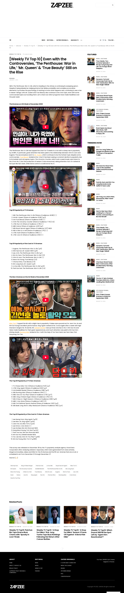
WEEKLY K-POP (38, 568)
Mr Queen (13, 469)
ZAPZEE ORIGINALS (68, 559)
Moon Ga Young (15, 472)
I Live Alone (73, 475)
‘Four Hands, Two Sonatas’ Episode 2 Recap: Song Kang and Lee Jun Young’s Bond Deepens (104, 64)
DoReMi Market (39, 469)
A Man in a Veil (27, 472)
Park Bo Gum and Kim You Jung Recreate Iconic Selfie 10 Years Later (105, 184)
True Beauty (38, 472)
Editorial (18, 46)
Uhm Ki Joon (48, 472)
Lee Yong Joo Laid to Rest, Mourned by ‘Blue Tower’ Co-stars (105, 198)
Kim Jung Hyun (70, 469)
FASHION (37, 571)
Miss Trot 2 (73, 465)
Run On (42, 475)
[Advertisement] (62, 23)
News (98, 58)
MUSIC (37, 565)
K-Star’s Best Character (68, 563)
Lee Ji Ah (75, 472)
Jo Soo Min (49, 465)
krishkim (11, 78)
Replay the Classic (66, 565)
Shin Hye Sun (14, 465)
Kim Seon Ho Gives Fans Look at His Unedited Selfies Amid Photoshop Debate (104, 168)
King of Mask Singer (27, 465)
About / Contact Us (15, 565)
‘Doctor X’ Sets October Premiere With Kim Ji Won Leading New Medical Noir (105, 280)
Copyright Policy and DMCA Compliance (17, 571)
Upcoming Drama (102, 109)
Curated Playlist (66, 576)
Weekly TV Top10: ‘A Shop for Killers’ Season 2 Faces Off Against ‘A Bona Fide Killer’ (75, 533)
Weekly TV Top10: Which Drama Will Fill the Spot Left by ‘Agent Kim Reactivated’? (101, 533)
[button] (10, 40)
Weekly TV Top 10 (29, 46)
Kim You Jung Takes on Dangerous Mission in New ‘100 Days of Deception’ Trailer (105, 152)
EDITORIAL (39, 559)
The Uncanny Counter (25, 469)
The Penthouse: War (16, 151)
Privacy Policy (13, 568)
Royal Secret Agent (61, 465)
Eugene (57, 472)
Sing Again (34, 475)
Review (63, 568)
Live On (26, 475)
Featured (104, 58)
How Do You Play (15, 478)
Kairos (18, 475)
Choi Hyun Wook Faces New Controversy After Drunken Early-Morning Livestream (104, 98)
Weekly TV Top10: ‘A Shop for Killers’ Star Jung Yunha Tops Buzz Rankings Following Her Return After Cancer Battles (48, 534)
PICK (62, 573)
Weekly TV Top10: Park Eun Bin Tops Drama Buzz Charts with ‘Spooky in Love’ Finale (20, 533)
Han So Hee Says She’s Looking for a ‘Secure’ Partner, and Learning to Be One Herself (104, 214)
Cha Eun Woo (51, 475)
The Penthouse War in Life (54, 469)
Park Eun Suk (39, 465)
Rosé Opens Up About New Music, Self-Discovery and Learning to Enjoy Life (104, 131)
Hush (12, 475)
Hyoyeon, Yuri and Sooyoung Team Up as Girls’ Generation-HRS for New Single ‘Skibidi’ (105, 82)
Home (11, 46)
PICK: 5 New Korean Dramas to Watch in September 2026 (103, 115)
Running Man (62, 475)
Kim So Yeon (66, 472)
